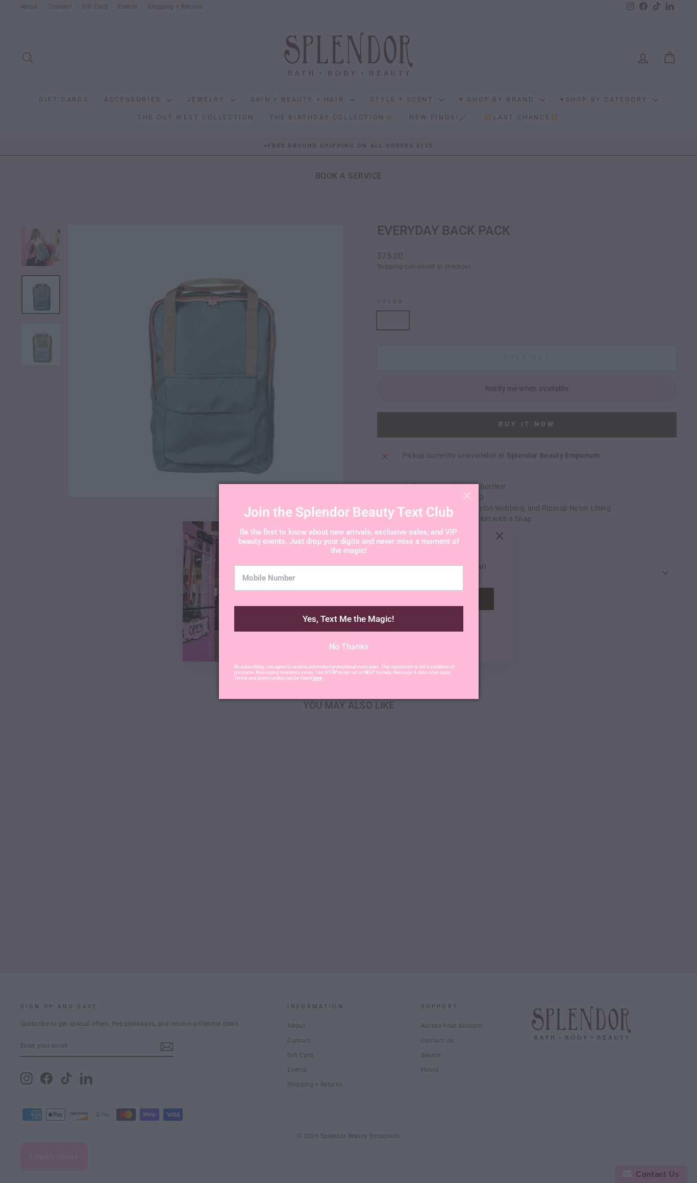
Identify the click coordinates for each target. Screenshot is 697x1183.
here (317, 678)
